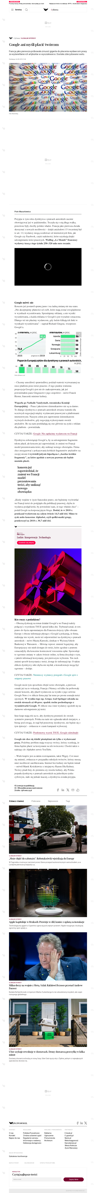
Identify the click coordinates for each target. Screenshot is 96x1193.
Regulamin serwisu (30, 1138)
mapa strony (14, 1163)
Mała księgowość (71, 1141)
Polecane (36, 801)
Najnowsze (53, 801)
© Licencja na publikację (24, 786)
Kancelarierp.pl (70, 1143)
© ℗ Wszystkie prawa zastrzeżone (28, 788)
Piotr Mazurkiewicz (22, 212)
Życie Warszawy (71, 1148)
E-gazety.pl (69, 1136)
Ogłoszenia (48, 1136)
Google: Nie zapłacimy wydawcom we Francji (55, 433)
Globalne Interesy (28, 38)
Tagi (68, 801)
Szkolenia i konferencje (18, 1156)
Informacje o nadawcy (32, 1141)
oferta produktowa (47, 1163)
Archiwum (48, 1141)
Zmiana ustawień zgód (32, 1136)
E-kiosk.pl (68, 1133)
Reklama (47, 1133)
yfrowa (54, 10)
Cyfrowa (17, 38)
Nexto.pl (68, 1138)
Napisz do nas (14, 1138)
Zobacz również (16, 801)
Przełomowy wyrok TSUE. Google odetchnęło (55, 732)
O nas (11, 1133)
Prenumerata (49, 1138)
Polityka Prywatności (31, 1133)
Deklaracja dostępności (32, 1143)
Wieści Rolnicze (71, 1145)
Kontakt (12, 1136)
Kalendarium (29, 1163)
